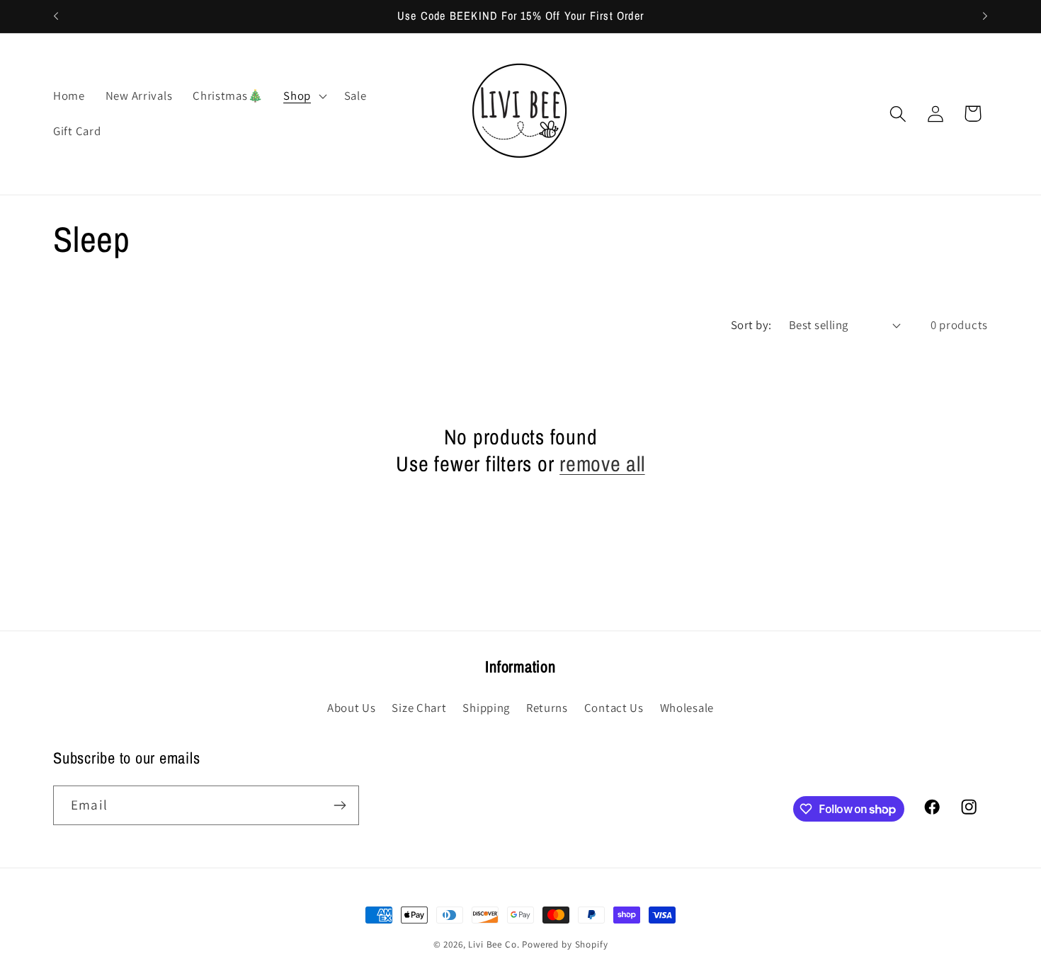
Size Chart (419, 707)
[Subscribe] (339, 805)
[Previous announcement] (56, 16)
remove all (602, 464)
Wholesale (687, 707)
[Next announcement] (985, 16)
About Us (351, 707)
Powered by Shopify (565, 944)
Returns (547, 707)
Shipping (486, 707)
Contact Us (614, 707)
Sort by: (751, 325)
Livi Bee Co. (493, 944)
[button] (303, 96)
